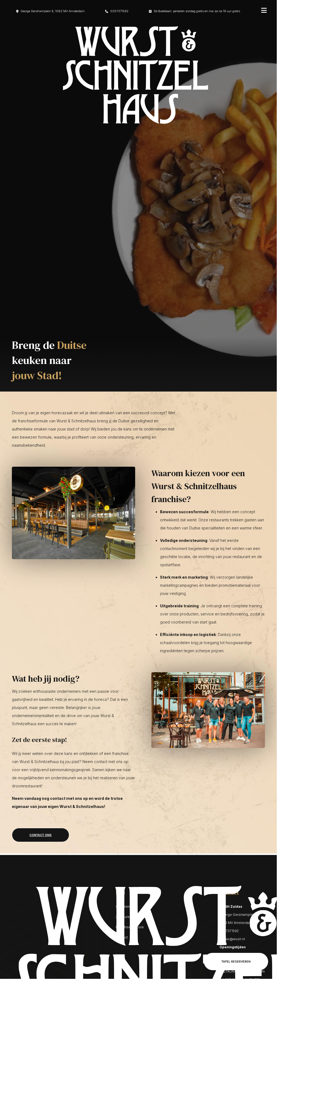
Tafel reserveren (236, 961)
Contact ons (40, 835)
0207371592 (119, 11)
